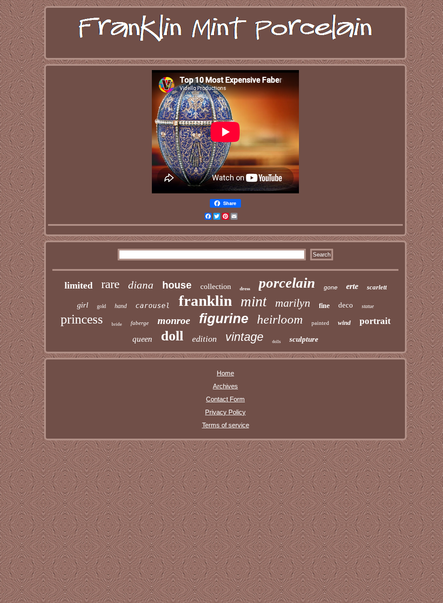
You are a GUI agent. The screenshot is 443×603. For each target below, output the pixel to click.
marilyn (292, 303)
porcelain (287, 283)
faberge (140, 323)
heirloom (280, 319)
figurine (223, 318)
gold (101, 306)
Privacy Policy (225, 412)
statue (368, 306)
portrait (375, 321)
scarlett (377, 287)
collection (215, 286)
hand (121, 306)
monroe (173, 320)
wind (344, 322)
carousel (152, 306)
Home (225, 373)
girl (82, 305)
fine (324, 305)
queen (142, 338)
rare (110, 284)
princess (82, 319)
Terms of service (225, 425)
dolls (276, 341)
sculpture (303, 339)
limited (78, 285)
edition (204, 338)
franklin (205, 300)
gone (330, 287)
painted (320, 323)
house (177, 285)
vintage (244, 336)
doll (172, 335)
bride (117, 324)
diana (141, 285)
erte (352, 286)
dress (245, 288)
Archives (225, 386)
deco (345, 305)
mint (253, 301)
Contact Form (225, 399)
